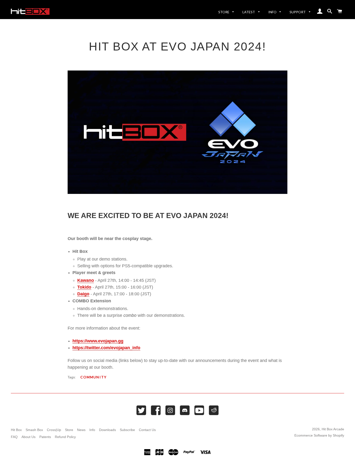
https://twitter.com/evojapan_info (106, 347)
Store (224, 12)
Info (272, 12)
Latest (249, 12)
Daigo (83, 293)
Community (93, 377)
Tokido (84, 287)
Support (298, 12)
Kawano (85, 280)
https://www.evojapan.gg (97, 341)
